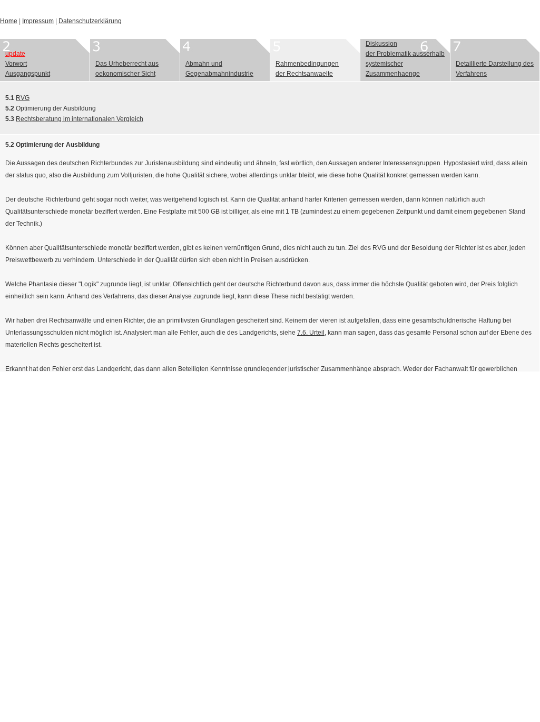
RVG (23, 98)
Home (8, 21)
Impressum (38, 21)
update (15, 53)
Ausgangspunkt (27, 73)
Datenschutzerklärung (90, 21)
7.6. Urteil (311, 332)
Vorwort (16, 63)
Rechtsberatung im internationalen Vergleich (79, 119)
